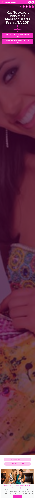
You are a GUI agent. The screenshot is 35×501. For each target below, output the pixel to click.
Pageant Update (10, 2)
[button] (29, 2)
